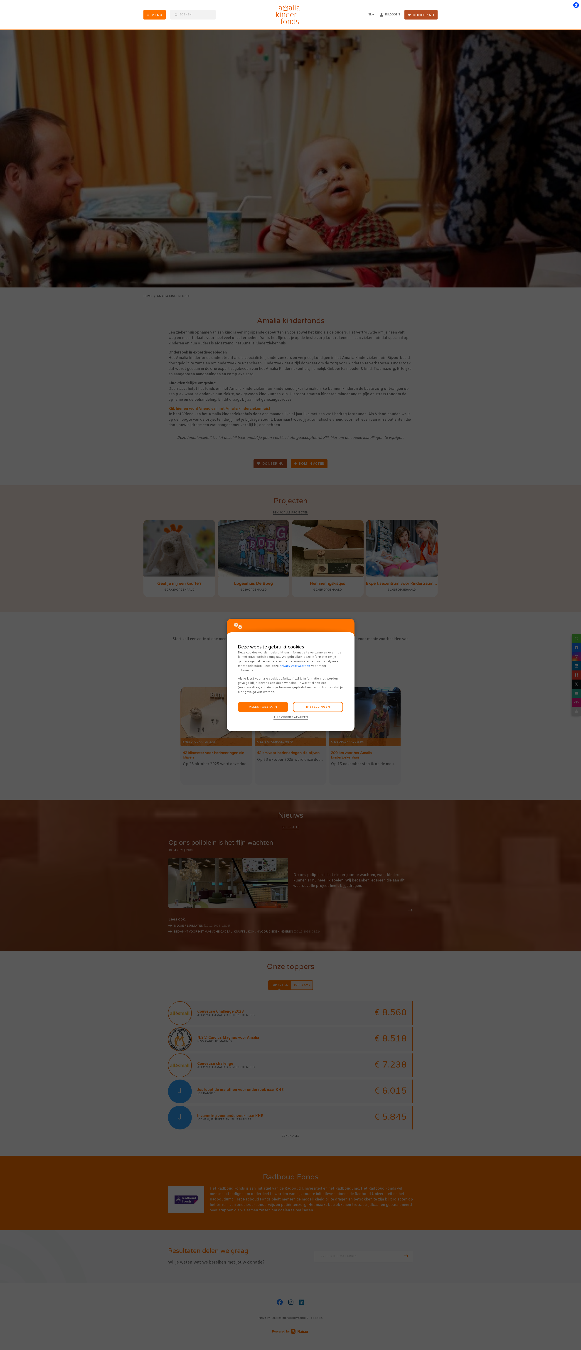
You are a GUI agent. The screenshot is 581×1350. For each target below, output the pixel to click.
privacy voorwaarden (295, 666)
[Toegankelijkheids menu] (576, 5)
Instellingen (318, 707)
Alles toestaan (263, 707)
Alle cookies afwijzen (290, 717)
